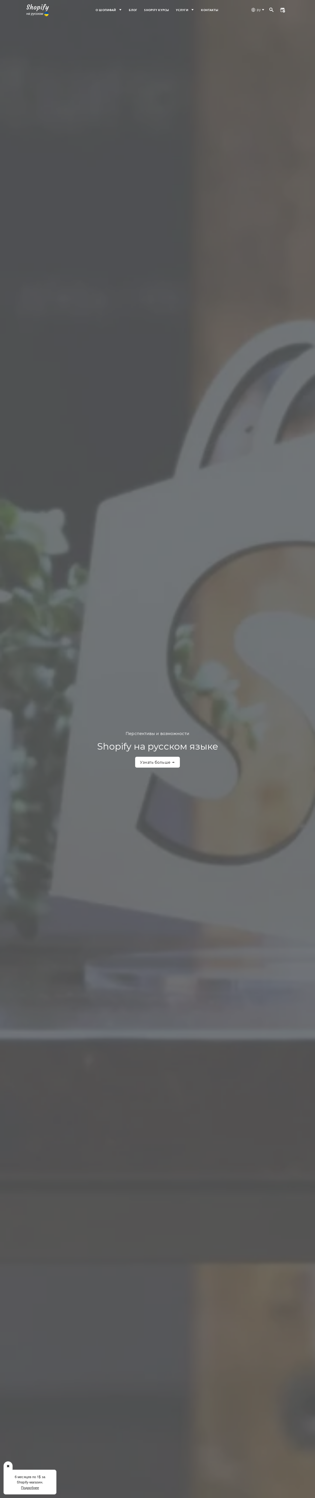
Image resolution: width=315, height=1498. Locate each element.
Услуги (182, 10)
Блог (133, 10)
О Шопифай (106, 10)
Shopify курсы (156, 10)
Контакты (209, 10)
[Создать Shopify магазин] (282, 10)
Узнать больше (156, 762)
